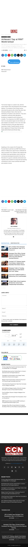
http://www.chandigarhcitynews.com (14, 228)
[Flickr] (8, 467)
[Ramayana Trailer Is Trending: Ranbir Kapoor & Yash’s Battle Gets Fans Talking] (4, 269)
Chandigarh (4, 284)
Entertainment (7, 34)
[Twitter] (5, 55)
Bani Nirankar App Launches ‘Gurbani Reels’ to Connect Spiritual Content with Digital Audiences (14, 372)
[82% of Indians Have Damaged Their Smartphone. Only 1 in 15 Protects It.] (4, 248)
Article (3, 264)
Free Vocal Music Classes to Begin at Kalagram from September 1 (13, 393)
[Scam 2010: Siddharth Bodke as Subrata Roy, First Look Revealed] (4, 276)
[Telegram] (24, 55)
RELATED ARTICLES (5, 243)
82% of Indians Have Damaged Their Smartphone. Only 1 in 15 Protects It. (17, 248)
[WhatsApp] (12, 55)
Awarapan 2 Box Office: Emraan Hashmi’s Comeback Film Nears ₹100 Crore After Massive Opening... (14, 526)
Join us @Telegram (14, 62)
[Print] (21, 55)
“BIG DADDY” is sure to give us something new (7, 210)
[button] (2, 31)
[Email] (18, 55)
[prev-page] (2, 288)
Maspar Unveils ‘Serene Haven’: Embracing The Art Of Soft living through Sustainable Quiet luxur (13, 380)
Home (2, 34)
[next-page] (4, 288)
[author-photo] (14, 224)
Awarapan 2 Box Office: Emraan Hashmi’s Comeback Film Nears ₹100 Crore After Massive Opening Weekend (14, 406)
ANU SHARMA (5, 50)
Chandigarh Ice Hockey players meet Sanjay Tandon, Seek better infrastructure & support (13, 376)
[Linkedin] (15, 55)
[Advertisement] (14, 15)
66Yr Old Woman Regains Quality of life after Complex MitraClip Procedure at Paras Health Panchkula (14, 389)
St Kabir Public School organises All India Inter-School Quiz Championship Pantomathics (17, 283)
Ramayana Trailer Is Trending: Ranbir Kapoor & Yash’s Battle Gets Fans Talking (16, 269)
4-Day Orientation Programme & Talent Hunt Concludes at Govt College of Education (14, 384)
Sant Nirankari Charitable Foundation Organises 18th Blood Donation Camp (20, 211)
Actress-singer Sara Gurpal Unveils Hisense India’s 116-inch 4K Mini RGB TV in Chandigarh (14, 367)
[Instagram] (11, 467)
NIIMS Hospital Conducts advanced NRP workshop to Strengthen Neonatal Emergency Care (13, 401)
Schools (9, 36)
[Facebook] (2, 55)
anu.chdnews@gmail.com (17, 463)
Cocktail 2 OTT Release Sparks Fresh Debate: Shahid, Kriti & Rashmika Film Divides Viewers (17, 263)
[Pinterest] (9, 55)
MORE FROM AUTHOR (15, 243)
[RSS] (22, 467)
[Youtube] (14, 237)
